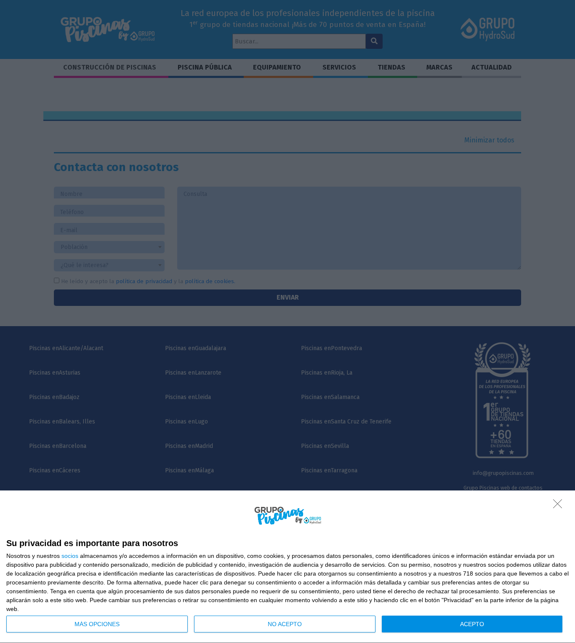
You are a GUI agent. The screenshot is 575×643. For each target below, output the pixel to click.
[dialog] (287, 567)
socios (69, 556)
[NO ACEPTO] (560, 506)
